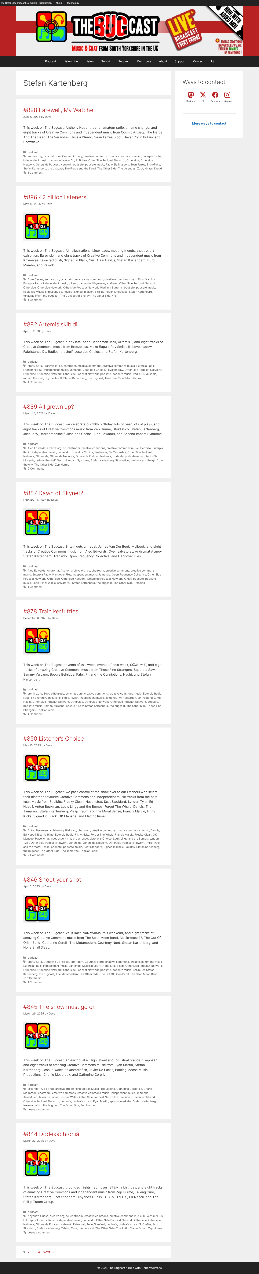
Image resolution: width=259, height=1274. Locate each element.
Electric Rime (45, 834)
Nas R (27, 701)
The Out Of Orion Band (114, 974)
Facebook (215, 101)
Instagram (227, 101)
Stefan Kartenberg (34, 168)
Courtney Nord (94, 961)
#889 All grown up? (48, 406)
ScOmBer (139, 969)
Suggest (124, 61)
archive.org (35, 156)
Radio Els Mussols (117, 164)
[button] (212, 61)
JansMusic (30, 1097)
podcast (33, 152)
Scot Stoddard (93, 846)
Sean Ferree (137, 164)
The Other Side (106, 168)
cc (45, 156)
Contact (198, 61)
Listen (90, 61)
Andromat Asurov (58, 570)
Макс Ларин (133, 378)
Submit (106, 61)
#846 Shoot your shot (52, 879)
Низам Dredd (153, 168)
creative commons (96, 156)
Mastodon (191, 101)
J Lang (73, 283)
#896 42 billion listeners (54, 197)
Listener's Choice (100, 838)
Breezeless (50, 365)
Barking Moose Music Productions (93, 1088)
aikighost (33, 1088)
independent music (35, 160)
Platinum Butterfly (111, 287)
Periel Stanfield (95, 1224)
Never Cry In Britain (74, 160)
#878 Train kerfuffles (50, 611)
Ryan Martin (100, 1101)
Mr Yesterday (117, 452)
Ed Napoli (29, 834)
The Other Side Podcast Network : (19, 3)
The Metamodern (67, 974)
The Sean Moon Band (144, 974)
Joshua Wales (69, 1097)
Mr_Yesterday (146, 697)
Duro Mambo (146, 279)
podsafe (78, 164)
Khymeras (98, 283)
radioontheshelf (33, 378)
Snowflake (153, 164)
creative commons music (125, 156)
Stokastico (122, 460)
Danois (155, 830)
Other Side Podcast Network (106, 160)
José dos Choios (94, 369)
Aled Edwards (37, 448)
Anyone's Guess (38, 1216)
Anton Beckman (38, 830)
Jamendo (55, 160)
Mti (159, 697)
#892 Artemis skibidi (50, 324)
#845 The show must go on (59, 1006)
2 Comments (36, 468)
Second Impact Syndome (73, 460)
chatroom (54, 156)
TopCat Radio (46, 710)
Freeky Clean (143, 834)
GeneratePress (151, 1268)
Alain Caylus (35, 279)
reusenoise (55, 291)
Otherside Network (49, 287)
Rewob (68, 291)
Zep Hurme (62, 464)
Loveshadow (115, 369)
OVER (128, 578)
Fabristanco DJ (32, 369)
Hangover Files (61, 574)
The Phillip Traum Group (131, 1228)
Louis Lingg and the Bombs (130, 838)
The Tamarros (70, 850)
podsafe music (94, 164)
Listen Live (71, 61)
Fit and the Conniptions (46, 697)
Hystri (74, 697)
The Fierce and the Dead (80, 168)
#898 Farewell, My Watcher (59, 110)
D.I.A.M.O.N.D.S (153, 1216)
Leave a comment (39, 1109)
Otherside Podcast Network (53, 164)
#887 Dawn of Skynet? (53, 493)
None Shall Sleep (113, 965)
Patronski (79, 1224)
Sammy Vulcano (54, 705)
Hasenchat (42, 838)
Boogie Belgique (54, 693)
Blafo (68, 830)
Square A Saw (75, 705)
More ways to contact (209, 123)
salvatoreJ (64, 582)
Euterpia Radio (152, 156)
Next (48, 1252)
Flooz (65, 697)
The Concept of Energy (75, 295)
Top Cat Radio (32, 978)
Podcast (50, 61)
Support (180, 61)
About (163, 61)
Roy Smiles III (53, 378)
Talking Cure (69, 1228)
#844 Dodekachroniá (51, 1134)
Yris (114, 295)
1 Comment (35, 172)
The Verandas (127, 168)
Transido (139, 582)
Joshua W (101, 452)
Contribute (144, 61)
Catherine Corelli (54, 961)
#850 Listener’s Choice (53, 738)
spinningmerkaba (120, 1101)
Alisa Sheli (47, 1088)
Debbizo (145, 448)
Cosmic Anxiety (72, 156)
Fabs (26, 697)
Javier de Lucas (48, 1097)
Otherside (132, 160)
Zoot (140, 168)
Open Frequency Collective (129, 574)
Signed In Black (83, 291)
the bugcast (55, 168)
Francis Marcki (124, 834)
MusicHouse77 (91, 965)
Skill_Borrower (104, 291)
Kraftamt (112, 283)
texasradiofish (32, 295)
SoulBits (130, 846)
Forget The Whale (102, 834)
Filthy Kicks (82, 834)
